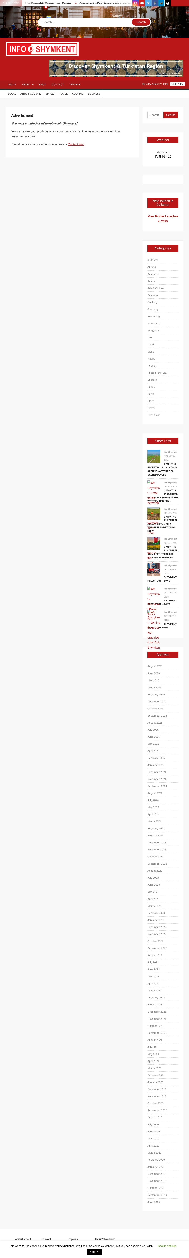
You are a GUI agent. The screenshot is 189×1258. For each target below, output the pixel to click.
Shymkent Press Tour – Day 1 (162, 625)
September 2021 (157, 1032)
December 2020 (156, 1089)
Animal (151, 281)
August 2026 (154, 666)
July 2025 (153, 729)
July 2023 (153, 877)
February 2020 (156, 1159)
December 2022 (156, 927)
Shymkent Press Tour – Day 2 (162, 602)
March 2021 (154, 1068)
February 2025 (156, 757)
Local (12, 93)
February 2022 (156, 997)
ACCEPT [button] (94, 1252)
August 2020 (154, 1117)
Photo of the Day (157, 372)
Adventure (153, 274)
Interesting (153, 316)
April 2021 (153, 1061)
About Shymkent (104, 1239)
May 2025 (153, 743)
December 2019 (156, 1173)
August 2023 (154, 870)
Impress (73, 1239)
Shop (42, 84)
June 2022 (153, 969)
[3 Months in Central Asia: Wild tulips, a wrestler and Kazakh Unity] (153, 513)
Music (150, 351)
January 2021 (155, 1082)
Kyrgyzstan (153, 330)
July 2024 (153, 800)
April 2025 (153, 750)
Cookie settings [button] (167, 1245)
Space (50, 93)
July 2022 (153, 962)
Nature (151, 358)
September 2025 (157, 715)
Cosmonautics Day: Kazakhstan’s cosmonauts (96, 3)
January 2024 (155, 835)
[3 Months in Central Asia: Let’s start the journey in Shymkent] (153, 543)
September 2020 (157, 1110)
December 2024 (156, 771)
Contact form (76, 144)
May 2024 (153, 807)
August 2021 (154, 1039)
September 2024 (157, 786)
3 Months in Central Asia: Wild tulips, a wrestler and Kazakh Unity (162, 524)
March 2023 (154, 906)
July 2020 (153, 1124)
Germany (152, 309)
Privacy (75, 84)
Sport (150, 393)
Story (150, 400)
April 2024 (153, 814)
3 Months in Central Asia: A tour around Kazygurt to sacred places (162, 469)
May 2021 (153, 1054)
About (26, 84)
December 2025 (156, 701)
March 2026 (154, 687)
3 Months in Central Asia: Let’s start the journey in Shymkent (162, 552)
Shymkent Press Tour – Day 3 (162, 579)
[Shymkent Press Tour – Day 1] (153, 632)
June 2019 (153, 1202)
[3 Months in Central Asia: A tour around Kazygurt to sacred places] (153, 456)
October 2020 (155, 1103)
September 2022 (157, 948)
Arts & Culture (30, 93)
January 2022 (155, 1004)
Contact (58, 84)
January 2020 (155, 1166)
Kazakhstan (154, 323)
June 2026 (153, 673)
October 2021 (155, 1025)
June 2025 (153, 736)
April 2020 (153, 1145)
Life (149, 337)
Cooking (77, 93)
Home (12, 84)
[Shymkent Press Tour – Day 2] (153, 603)
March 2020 (154, 1152)
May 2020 (153, 1138)
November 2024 (156, 779)
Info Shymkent (170, 452)
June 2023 (153, 884)
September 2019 (157, 1194)
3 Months (152, 259)
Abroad (151, 266)
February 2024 (156, 828)
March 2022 (154, 990)
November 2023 (156, 849)
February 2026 (156, 694)
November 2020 (156, 1096)
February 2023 (156, 913)
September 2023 (157, 863)
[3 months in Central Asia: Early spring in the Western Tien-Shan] (153, 522)
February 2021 (156, 1075)
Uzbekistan (153, 414)
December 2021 (156, 1011)
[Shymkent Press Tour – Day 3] (153, 569)
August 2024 (154, 793)
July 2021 (153, 1046)
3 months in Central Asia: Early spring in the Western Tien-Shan (162, 496)
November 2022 (156, 934)
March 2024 (154, 821)
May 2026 (153, 680)
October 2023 (155, 856)
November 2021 (156, 1018)
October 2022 (155, 941)
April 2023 (153, 898)
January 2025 (155, 764)
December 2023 (156, 842)
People (151, 365)
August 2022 (154, 955)
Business (94, 93)
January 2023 (155, 920)
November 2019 (156, 1180)
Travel (63, 93)
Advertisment (23, 1239)
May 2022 (153, 976)
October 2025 (155, 708)
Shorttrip (152, 379)
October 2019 (155, 1187)
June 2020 (153, 1131)
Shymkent (163, 155)
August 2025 (154, 722)
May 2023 (153, 891)
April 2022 (153, 983)
